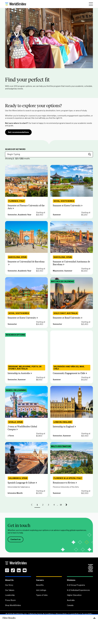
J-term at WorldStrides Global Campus (22, 428)
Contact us (15, 539)
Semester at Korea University (22, 317)
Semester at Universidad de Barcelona (26, 261)
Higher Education (74, 595)
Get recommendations (18, 132)
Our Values (9, 590)
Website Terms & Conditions (41, 614)
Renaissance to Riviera (64, 482)
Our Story (9, 585)
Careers (40, 580)
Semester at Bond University (67, 317)
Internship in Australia (19, 373)
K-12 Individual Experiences (78, 590)
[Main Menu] (91, 4)
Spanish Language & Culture (21, 482)
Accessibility (87, 614)
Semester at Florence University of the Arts (26, 207)
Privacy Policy (62, 614)
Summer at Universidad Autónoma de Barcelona (71, 263)
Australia (71, 600)
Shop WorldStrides (13, 605)
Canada (70, 605)
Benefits (40, 585)
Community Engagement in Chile (69, 373)
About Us (9, 580)
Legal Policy (75, 614)
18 (62, 506)
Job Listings (41, 590)
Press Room (10, 600)
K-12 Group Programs (76, 585)
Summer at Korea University (67, 205)
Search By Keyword (15, 149)
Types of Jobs (42, 595)
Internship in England (63, 426)
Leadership (10, 595)
